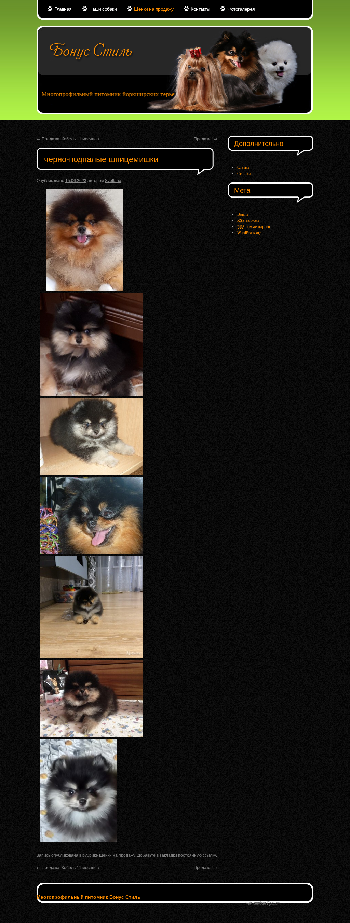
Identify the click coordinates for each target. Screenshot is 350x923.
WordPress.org (249, 232)
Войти (242, 214)
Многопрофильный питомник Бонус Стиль (88, 896)
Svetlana (113, 180)
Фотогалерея (241, 8)
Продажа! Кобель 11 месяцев (68, 138)
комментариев (253, 226)
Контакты (200, 8)
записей (248, 220)
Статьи (243, 167)
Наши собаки (103, 8)
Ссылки (244, 173)
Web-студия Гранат (263, 903)
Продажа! (206, 138)
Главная (63, 8)
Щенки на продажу (153, 8)
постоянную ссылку (197, 855)
